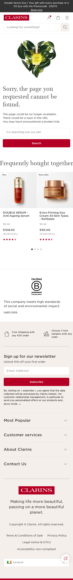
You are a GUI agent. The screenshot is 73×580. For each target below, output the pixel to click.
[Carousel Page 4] (41, 249)
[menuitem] (49, 17)
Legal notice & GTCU (36, 552)
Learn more (10, 312)
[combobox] (36, 572)
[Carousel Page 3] (38, 249)
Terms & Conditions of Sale (24, 545)
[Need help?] (65, 558)
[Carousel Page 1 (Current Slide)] (32, 249)
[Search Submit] (65, 27)
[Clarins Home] (16, 18)
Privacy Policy (57, 545)
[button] (36, 430)
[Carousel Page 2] (35, 249)
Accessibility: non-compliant (36, 558)
